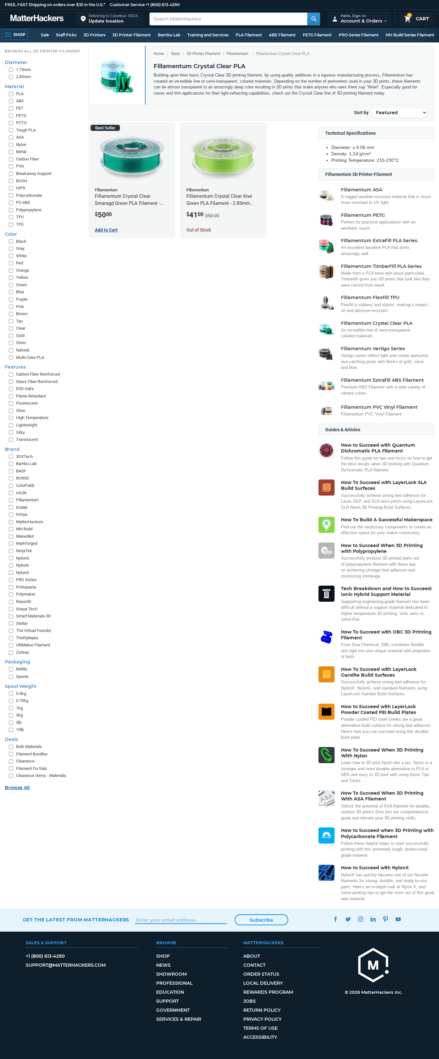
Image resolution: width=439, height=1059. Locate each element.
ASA (20, 137)
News (163, 965)
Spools (22, 676)
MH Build (24, 528)
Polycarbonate (29, 195)
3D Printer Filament (131, 34)
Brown (22, 313)
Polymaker (25, 594)
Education (170, 992)
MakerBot (25, 536)
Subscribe (261, 920)
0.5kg (21, 693)
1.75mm (23, 69)
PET (19, 108)
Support (167, 1001)
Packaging (17, 662)
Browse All (17, 787)
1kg (19, 708)
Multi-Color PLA (30, 357)
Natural (22, 350)
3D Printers (94, 34)
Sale (45, 34)
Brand (12, 449)
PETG (21, 115)
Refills (21, 669)
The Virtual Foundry (33, 630)
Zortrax (22, 652)
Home (159, 53)
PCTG (21, 122)
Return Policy (262, 1010)
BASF (21, 471)
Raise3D (23, 601)
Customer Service (127, 4)
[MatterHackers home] (37, 18)
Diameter (16, 62)
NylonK (22, 565)
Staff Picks (66, 34)
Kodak (22, 507)
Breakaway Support (33, 173)
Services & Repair (178, 1019)
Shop (163, 956)
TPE (19, 224)
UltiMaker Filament (33, 645)
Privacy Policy (262, 1019)
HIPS (20, 188)
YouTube (398, 919)
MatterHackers (29, 521)
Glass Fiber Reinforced (37, 381)
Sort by (361, 112)
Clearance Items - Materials (41, 775)
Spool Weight (21, 686)
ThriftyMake (27, 637)
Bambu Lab (169, 34)
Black (21, 241)
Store (175, 53)
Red (19, 262)
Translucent (27, 439)
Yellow (22, 277)
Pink (20, 306)
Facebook (335, 919)
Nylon (21, 144)
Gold (20, 335)
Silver (21, 342)
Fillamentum (237, 53)
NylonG (22, 558)
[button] (109, 19)
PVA (20, 166)
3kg (19, 715)
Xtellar (22, 623)
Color (11, 234)
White (21, 255)
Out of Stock (198, 230)
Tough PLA (26, 130)
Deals (11, 739)
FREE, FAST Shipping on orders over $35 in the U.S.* (55, 4)
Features (15, 367)
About (251, 956)
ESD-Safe (25, 388)
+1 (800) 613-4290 (163, 4)
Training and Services (207, 34)
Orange (22, 270)
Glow (20, 410)
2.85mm (23, 76)
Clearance (25, 761)
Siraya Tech (26, 609)
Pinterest (385, 919)
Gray (20, 248)
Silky (20, 432)
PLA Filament (249, 34)
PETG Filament (317, 34)
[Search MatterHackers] (313, 19)
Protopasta (26, 587)
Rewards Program (268, 992)
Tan (19, 321)
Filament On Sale (31, 768)
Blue (20, 291)
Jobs (249, 1001)
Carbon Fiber (27, 159)
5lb (19, 722)
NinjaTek (24, 550)
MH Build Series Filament (410, 34)
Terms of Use (260, 1028)
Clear (20, 328)
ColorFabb (25, 485)
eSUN (21, 492)
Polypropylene (28, 209)
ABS (20, 100)
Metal (21, 151)
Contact (254, 965)
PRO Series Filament (359, 34)
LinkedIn (373, 919)
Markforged (26, 543)
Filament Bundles (32, 754)
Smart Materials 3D (33, 616)
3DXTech (24, 456)
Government (173, 1010)
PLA (19, 93)
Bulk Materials (29, 746)
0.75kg (22, 700)
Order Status (261, 974)
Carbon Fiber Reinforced (38, 374)
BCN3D (22, 478)
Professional (174, 983)
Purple (22, 299)
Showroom (171, 974)
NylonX (22, 572)
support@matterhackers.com (66, 965)
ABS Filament (282, 34)
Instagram (360, 919)
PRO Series (26, 579)
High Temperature (32, 417)
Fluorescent (27, 403)
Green (21, 284)
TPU (20, 217)
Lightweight (26, 425)
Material (14, 86)
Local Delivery (263, 983)
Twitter (348, 919)
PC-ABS (23, 202)
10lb (20, 729)
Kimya (21, 514)
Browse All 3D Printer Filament (42, 51)
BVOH (21, 180)
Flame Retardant (31, 396)
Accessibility (260, 1037)
